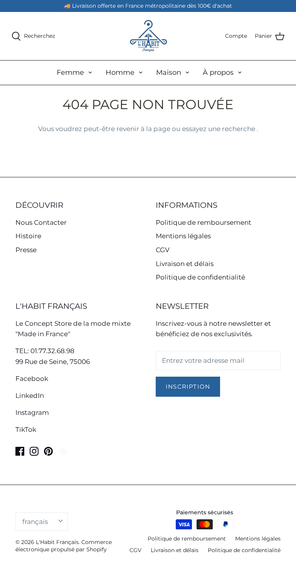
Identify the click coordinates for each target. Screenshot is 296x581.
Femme (70, 72)
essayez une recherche (219, 129)
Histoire (28, 236)
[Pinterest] (48, 451)
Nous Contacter (41, 222)
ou (177, 129)
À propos (218, 72)
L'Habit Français (57, 542)
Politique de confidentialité (200, 277)
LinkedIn (29, 395)
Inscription (188, 386)
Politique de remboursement (203, 222)
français (35, 521)
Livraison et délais (185, 264)
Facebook (31, 378)
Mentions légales (183, 236)
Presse (26, 250)
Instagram (32, 412)
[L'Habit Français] (148, 36)
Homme (120, 72)
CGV (163, 250)
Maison (168, 72)
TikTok (25, 429)
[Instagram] (34, 451)
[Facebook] (19, 451)
